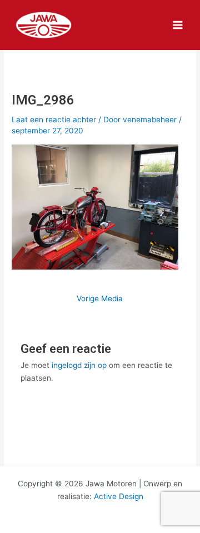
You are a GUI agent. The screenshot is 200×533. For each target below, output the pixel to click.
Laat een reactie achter (54, 119)
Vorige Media (100, 299)
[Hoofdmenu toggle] (178, 25)
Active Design (118, 496)
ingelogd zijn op (79, 365)
